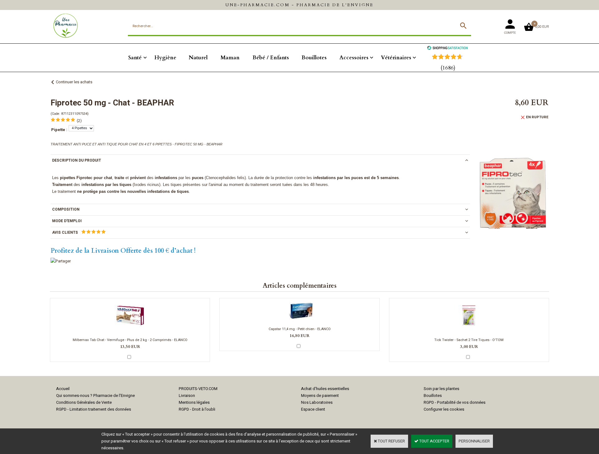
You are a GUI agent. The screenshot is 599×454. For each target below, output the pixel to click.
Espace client (313, 409)
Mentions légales (194, 402)
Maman (230, 57)
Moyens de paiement (320, 395)
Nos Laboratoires (317, 402)
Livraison (187, 395)
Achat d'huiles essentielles (325, 389)
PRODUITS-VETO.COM (198, 389)
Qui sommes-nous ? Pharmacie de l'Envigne (95, 395)
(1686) (448, 67)
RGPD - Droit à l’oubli (197, 409)
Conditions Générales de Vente (84, 402)
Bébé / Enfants (270, 57)
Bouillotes (314, 57)
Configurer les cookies (444, 409)
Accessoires (353, 57)
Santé (135, 57)
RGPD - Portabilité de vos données (454, 402)
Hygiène (165, 57)
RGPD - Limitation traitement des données (93, 409)
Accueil (63, 389)
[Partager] (61, 261)
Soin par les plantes (441, 389)
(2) (79, 121)
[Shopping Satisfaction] (447, 48)
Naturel (198, 57)
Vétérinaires (396, 57)
